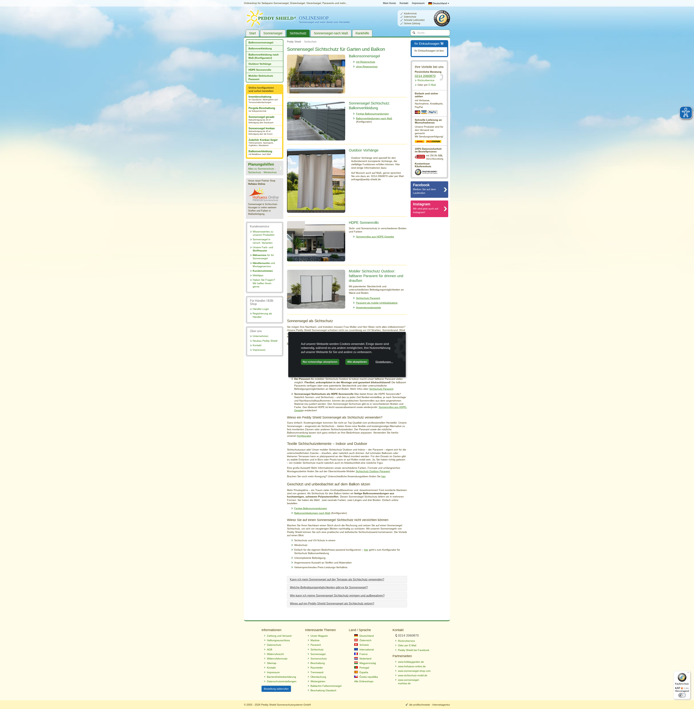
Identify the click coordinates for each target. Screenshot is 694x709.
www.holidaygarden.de (411, 661)
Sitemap (271, 663)
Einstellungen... (384, 361)
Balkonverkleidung (260, 48)
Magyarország (367, 663)
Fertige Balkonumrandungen (372, 113)
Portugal (364, 667)
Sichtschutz (298, 33)
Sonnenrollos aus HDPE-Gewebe (375, 236)
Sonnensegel (272, 33)
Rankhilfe (362, 33)
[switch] (682, 695)
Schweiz (364, 644)
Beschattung (317, 663)
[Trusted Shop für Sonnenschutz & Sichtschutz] (426, 171)
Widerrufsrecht (275, 654)
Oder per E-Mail (407, 645)
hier (383, 476)
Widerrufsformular (277, 658)
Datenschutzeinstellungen (281, 681)
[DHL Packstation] (434, 141)
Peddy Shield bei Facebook (413, 650)
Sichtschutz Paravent (368, 298)
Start (252, 33)
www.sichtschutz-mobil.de (412, 675)
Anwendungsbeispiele (368, 307)
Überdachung (318, 676)
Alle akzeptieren (357, 361)
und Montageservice (264, 265)
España (363, 672)
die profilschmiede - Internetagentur (429, 704)
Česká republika (368, 676)
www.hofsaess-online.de (412, 666)
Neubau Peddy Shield (265, 340)
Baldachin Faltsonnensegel (325, 685)
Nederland (365, 658)
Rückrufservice (425, 80)
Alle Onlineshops (363, 681)
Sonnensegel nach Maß (331, 33)
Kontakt (404, 3)
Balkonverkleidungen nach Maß (374, 118)
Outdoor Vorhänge (260, 63)
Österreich (365, 640)
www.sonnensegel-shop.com (414, 670)
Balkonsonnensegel (261, 42)
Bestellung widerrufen (276, 688)
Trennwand (316, 672)
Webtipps (258, 275)
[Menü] (688, 673)
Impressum (418, 3)
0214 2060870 (425, 76)
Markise (315, 640)
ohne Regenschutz (367, 66)
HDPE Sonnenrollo (260, 69)
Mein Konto (389, 3)
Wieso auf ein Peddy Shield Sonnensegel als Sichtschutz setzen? (332, 603)
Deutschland (440, 3)
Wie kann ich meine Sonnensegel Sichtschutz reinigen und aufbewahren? (337, 595)
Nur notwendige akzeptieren (320, 361)
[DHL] (420, 141)
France (363, 654)
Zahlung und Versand (279, 635)
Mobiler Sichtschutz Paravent (261, 77)
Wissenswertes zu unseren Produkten (264, 233)
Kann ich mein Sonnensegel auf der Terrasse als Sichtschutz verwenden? (337, 579)
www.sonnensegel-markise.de (408, 681)
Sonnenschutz (318, 658)
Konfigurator (304, 435)
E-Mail (426, 84)
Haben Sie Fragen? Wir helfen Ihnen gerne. (264, 283)
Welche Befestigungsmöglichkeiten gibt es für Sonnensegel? (329, 587)
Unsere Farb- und (263, 249)
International (366, 649)
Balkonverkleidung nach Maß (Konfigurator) (264, 56)
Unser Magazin (319, 635)
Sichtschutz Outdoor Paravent (373, 471)
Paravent (315, 644)
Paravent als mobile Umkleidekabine (377, 302)
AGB (269, 649)
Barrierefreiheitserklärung (281, 676)
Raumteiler (316, 667)
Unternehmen (260, 336)
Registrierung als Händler (262, 315)
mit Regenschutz (365, 61)
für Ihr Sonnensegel (263, 257)
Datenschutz (274, 644)
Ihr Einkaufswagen (426, 43)
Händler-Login (261, 308)
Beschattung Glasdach (323, 690)
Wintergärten (317, 681)
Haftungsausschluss (278, 640)
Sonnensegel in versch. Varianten (263, 241)
